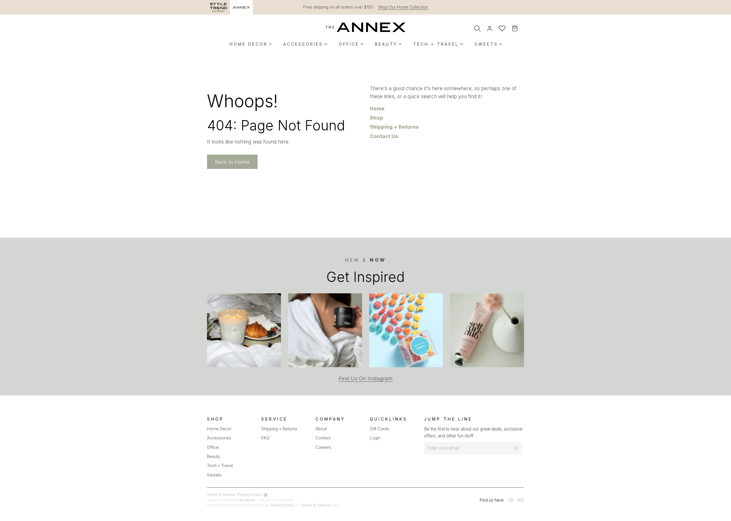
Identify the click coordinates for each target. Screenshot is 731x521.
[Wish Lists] (502, 28)
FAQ (265, 437)
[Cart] (518, 28)
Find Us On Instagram (366, 378)
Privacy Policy (249, 494)
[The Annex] (365, 27)
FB (511, 500)
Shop (376, 118)
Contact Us (384, 136)
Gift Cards (379, 428)
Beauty (386, 44)
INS (521, 500)
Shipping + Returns (394, 127)
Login (375, 437)
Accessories (303, 44)
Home (377, 109)
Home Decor (249, 44)
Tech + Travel (436, 44)
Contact (323, 437)
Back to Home (232, 162)
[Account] (490, 28)
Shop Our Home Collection (403, 7)
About (321, 428)
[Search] (477, 28)
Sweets (486, 44)
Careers (323, 447)
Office (349, 44)
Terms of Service (221, 494)
